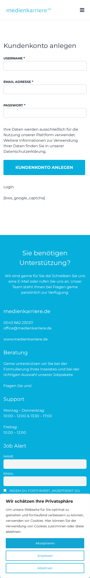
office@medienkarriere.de (27, 328)
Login (8, 187)
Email (8, 474)
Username (14, 58)
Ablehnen (45, 568)
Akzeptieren (45, 543)
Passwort (14, 105)
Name (8, 456)
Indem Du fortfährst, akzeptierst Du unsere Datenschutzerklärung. (41, 493)
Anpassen (45, 556)
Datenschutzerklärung (24, 151)
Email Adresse (18, 82)
